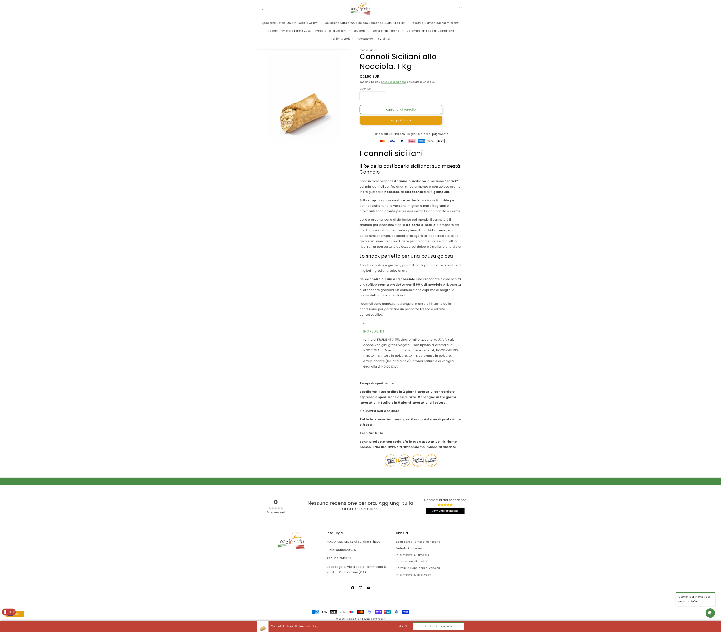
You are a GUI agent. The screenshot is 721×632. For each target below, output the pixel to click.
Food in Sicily (354, 618)
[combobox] (15, 614)
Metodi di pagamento (411, 548)
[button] (261, 8)
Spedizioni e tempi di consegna (418, 542)
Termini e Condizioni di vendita (418, 568)
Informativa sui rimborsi (413, 555)
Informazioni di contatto (413, 561)
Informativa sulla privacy (413, 575)
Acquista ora (401, 120)
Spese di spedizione (393, 82)
